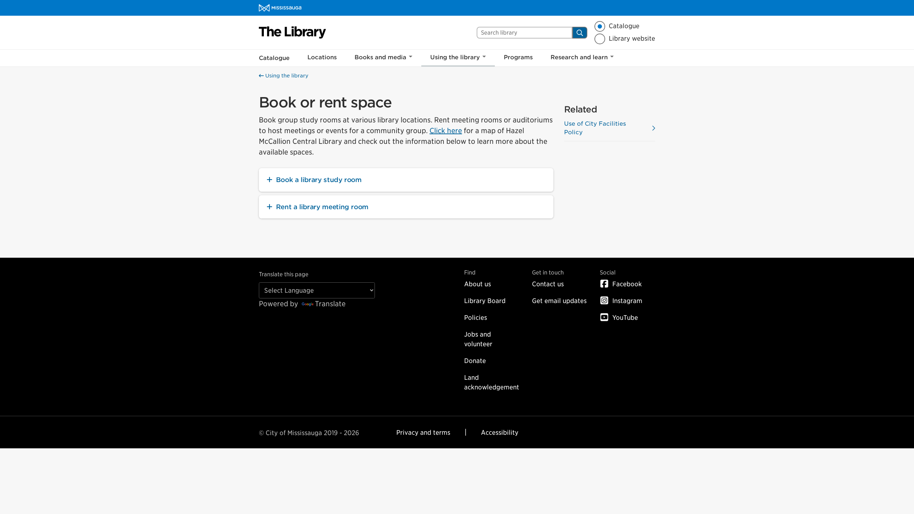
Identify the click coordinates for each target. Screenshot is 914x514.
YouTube (625, 317)
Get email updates (559, 300)
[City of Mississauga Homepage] (280, 7)
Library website (632, 38)
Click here (446, 130)
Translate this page (283, 274)
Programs (518, 57)
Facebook (627, 284)
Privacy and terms (423, 432)
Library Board (485, 300)
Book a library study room (319, 179)
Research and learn (579, 57)
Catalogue (624, 26)
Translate (330, 303)
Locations (322, 57)
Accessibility (499, 432)
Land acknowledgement (491, 382)
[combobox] (524, 33)
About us (477, 284)
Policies (475, 317)
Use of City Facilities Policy (595, 128)
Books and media (380, 57)
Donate (475, 360)
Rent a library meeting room (322, 207)
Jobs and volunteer (478, 339)
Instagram (627, 300)
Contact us (548, 284)
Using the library (455, 57)
